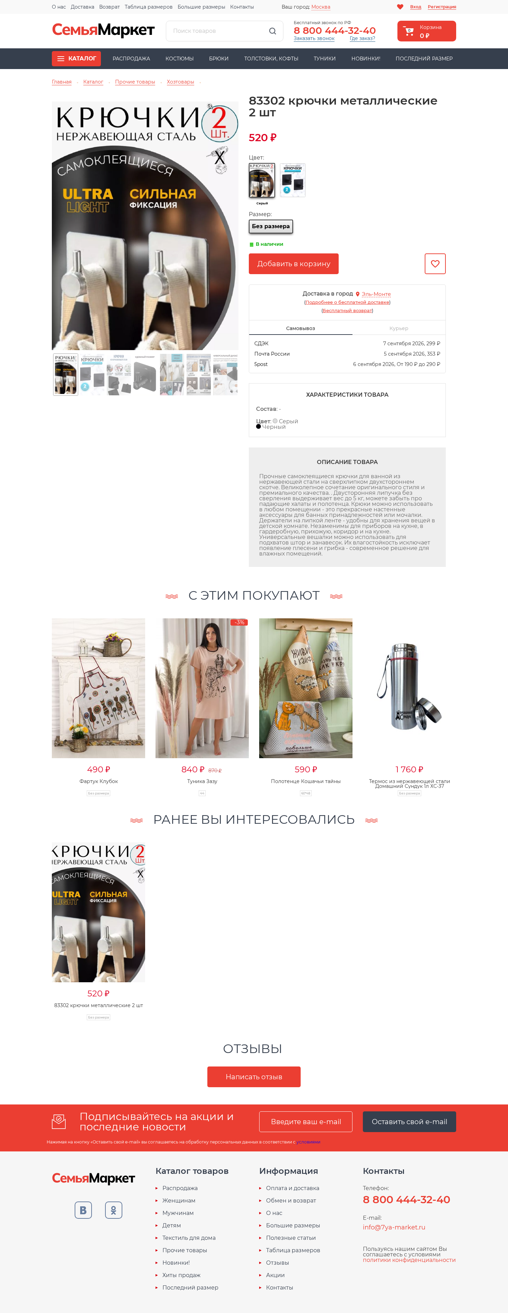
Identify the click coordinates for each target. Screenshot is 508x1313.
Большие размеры (201, 7)
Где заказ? (362, 38)
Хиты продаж (181, 1275)
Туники (325, 59)
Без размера (271, 226)
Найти (272, 31)
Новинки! (365, 59)
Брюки (219, 59)
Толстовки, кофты (271, 59)
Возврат (109, 7)
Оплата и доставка (292, 1188)
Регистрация (442, 6)
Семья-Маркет (104, 31)
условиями (308, 1142)
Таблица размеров (149, 7)
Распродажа (131, 59)
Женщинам (179, 1201)
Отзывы (277, 1263)
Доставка (82, 7)
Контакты (242, 7)
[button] (38, 700)
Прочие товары (184, 1250)
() (347, 302)
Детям (171, 1225)
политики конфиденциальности (409, 1260)
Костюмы (180, 59)
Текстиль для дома (189, 1238)
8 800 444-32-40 (335, 30)
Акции (275, 1275)
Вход (415, 6)
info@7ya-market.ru (394, 1227)
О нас (59, 7)
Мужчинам (178, 1213)
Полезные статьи (291, 1238)
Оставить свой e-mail (409, 1122)
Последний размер (424, 59)
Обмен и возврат (291, 1201)
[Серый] (262, 180)
